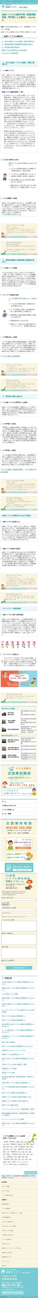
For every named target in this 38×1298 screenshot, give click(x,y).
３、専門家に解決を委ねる (11, 47)
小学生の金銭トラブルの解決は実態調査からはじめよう (18, 983)
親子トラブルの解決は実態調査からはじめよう (17, 1046)
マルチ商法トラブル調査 (10, 994)
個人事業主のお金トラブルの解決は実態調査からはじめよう (18, 1025)
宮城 (33, 1141)
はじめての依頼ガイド (8, 1221)
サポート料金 (6, 1191)
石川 (11, 1149)
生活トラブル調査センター (21, 1164)
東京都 (20, 1144)
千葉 (24, 1144)
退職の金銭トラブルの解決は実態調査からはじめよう (18, 999)
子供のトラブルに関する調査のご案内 (14, 1064)
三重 (8, 1152)
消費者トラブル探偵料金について (13, 1054)
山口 (4, 1157)
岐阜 (4, 1152)
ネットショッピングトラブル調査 (13, 1119)
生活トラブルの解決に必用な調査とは (14, 1093)
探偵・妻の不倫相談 (8, 1042)
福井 (15, 1149)
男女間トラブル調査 (8, 1073)
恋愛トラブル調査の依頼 (10, 1105)
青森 (22, 1141)
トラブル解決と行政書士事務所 (12, 469)
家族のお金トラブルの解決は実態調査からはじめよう (18, 989)
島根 (24, 1154)
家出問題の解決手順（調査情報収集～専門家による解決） (18, 1077)
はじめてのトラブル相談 (9, 1226)
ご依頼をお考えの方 (9, 805)
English (4, 1265)
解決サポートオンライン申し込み (11, 1248)
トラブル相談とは (8, 809)
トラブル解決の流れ (7, 1195)
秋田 (29, 1141)
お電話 (9, 894)
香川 (15, 1157)
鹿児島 (5, 1162)
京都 (23, 1152)
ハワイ (18, 1162)
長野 (31, 1146)
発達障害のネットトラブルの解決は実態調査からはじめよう (18, 1037)
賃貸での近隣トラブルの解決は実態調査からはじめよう (18, 1005)
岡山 (27, 1154)
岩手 (25, 1141)
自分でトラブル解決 (7, 1230)
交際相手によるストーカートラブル (13, 1050)
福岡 (12, 1159)
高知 (26, 1157)
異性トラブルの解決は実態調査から (13, 1016)
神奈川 (32, 1144)
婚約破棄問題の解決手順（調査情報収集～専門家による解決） (18, 1114)
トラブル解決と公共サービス (11, 214)
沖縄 (9, 1162)
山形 (4, 1144)
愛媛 (19, 1157)
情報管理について (7, 1257)
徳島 (23, 1157)
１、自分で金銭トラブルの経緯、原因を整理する (18, 41)
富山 (8, 1149)
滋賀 (30, 1152)
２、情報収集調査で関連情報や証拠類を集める (17, 44)
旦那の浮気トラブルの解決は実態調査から (16, 1083)
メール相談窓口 (6, 1208)
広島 (31, 1154)
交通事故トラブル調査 (9, 1068)
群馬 (4, 1146)
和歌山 (8, 1154)
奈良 (26, 1152)
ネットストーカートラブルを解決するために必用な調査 (18, 1011)
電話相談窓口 (6, 1204)
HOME (3, 1176)
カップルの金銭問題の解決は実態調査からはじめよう (18, 1088)
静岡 (26, 1149)
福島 (8, 1144)
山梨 (4, 1149)
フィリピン (25, 1162)
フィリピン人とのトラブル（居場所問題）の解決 (18, 1109)
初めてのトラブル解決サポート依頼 (12, 1213)
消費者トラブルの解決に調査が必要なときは (16, 1097)
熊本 (26, 1159)
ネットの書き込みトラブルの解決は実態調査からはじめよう (18, 1031)
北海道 (18, 1141)
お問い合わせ (6, 1244)
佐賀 (19, 1159)
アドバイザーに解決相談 (10, 53)
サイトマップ (6, 1261)
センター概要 (6, 814)
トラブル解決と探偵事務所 (11, 356)
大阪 (19, 1152)
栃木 (8, 1146)
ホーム (4, 801)
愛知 (30, 1149)
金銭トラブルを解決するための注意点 (14, 50)
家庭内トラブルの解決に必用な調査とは (15, 1101)
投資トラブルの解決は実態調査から (13, 1020)
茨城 (11, 1146)
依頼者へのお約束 (7, 1252)
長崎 (15, 1159)
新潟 (28, 1146)
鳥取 (20, 1154)
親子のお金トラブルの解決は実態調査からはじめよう (18, 1059)
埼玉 (27, 1144)
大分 (23, 1159)
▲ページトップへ (30, 1172)
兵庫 (4, 1154)
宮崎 (30, 1159)
